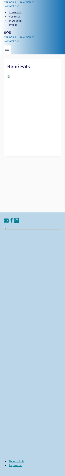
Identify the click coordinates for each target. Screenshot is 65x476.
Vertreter (14, 16)
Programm (15, 20)
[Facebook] (7, 32)
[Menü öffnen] (7, 49)
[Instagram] (10, 32)
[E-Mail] (5, 32)
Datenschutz (16, 461)
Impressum (15, 465)
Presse (13, 24)
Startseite (15, 12)
